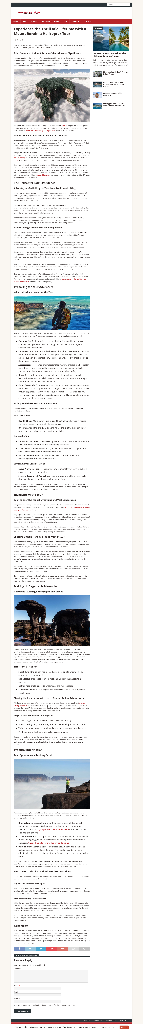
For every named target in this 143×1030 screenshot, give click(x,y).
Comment (17, 969)
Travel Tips (76, 21)
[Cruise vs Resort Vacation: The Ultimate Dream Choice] (111, 39)
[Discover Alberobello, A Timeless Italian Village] (97, 74)
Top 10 (88, 21)
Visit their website (60, 829)
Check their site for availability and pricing (48, 843)
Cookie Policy (111, 1020)
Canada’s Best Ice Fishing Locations (112, 94)
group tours (44, 829)
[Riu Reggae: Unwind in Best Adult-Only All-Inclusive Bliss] (97, 106)
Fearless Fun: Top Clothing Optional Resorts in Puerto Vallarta (113, 84)
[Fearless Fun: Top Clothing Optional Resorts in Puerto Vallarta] (97, 84)
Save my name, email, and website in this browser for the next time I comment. (45, 1005)
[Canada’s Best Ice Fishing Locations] (97, 95)
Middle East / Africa (50, 21)
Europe (34, 21)
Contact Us (98, 1020)
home (16, 160)
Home (15, 21)
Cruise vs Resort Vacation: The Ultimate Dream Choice (109, 55)
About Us (87, 1020)
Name (16, 985)
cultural (65, 125)
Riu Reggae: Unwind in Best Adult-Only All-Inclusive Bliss (114, 105)
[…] (127, 65)
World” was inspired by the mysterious (40, 131)
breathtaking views (43, 175)
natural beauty (19, 158)
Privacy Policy (125, 1020)
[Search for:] (118, 4)
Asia (24, 21)
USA (65, 21)
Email (16, 992)
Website (17, 999)
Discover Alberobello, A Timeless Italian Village (115, 73)
